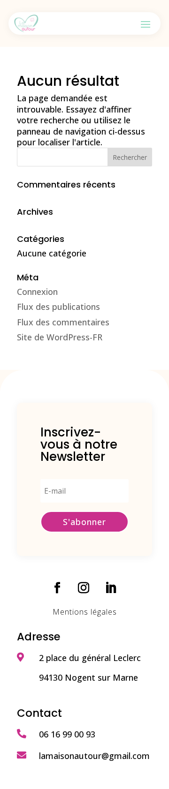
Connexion (37, 291)
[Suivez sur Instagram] (83, 588)
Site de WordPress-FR (59, 337)
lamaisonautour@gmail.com (94, 755)
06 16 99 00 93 (67, 734)
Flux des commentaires (63, 322)
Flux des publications (58, 306)
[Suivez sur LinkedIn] (111, 588)
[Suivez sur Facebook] (57, 588)
